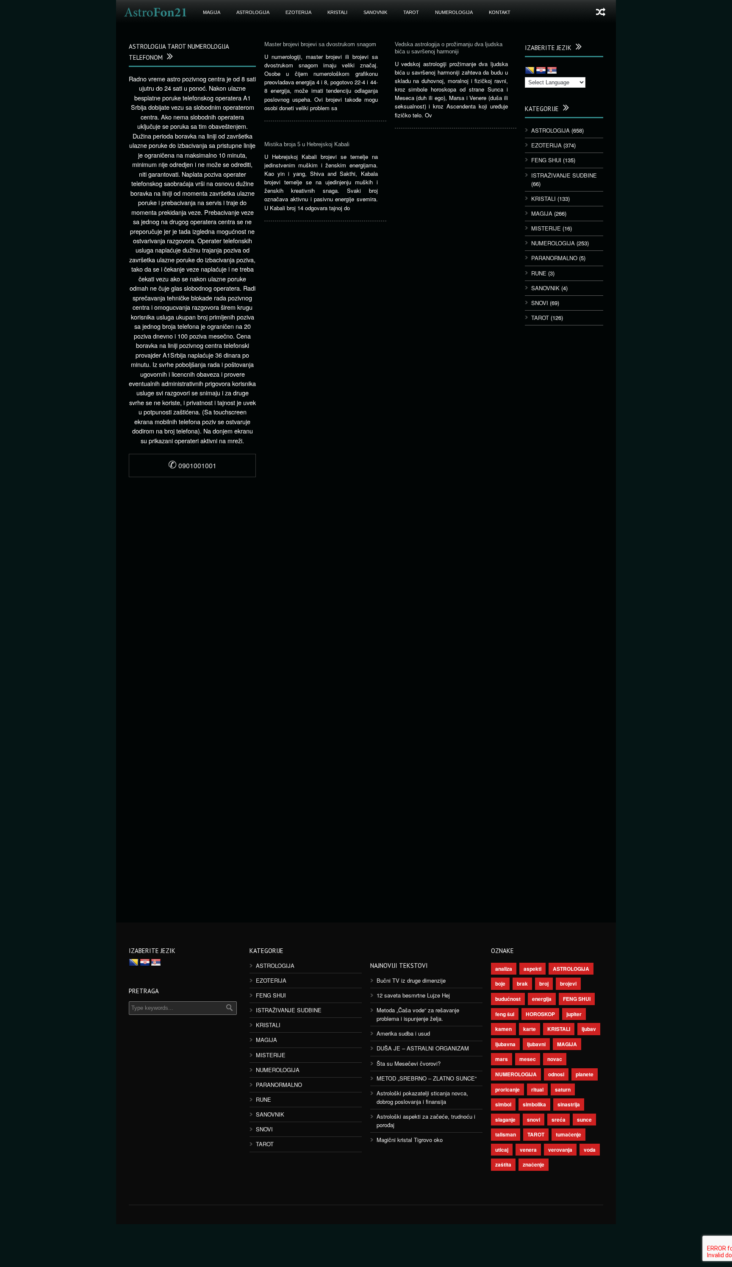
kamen (503, 1029)
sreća (559, 1119)
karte (529, 1029)
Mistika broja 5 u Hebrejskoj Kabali (306, 144)
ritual (537, 1089)
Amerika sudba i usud (403, 1033)
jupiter (574, 1014)
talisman (505, 1134)
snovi (533, 1119)
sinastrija (568, 1104)
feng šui (504, 1014)
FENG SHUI (546, 160)
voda (590, 1149)
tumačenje (568, 1134)
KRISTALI (337, 12)
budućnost (508, 999)
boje (500, 983)
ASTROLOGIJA (252, 12)
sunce (584, 1119)
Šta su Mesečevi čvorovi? (409, 1063)
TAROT (411, 12)
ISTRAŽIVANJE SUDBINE (564, 175)
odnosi (556, 1074)
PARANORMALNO (554, 258)
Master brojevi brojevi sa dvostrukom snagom (320, 44)
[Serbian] (552, 71)
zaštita (503, 1164)
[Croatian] (541, 71)
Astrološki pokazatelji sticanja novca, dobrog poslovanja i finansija (422, 1097)
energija (542, 999)
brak (522, 983)
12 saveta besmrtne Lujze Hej (413, 995)
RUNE (538, 273)
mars (501, 1059)
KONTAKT (499, 12)
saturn (563, 1089)
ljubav (589, 1029)
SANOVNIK (375, 12)
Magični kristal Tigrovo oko (410, 1140)
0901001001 (192, 465)
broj (544, 983)
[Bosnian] (530, 71)
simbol (503, 1104)
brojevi (568, 983)
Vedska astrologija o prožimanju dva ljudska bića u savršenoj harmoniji (448, 48)
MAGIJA (211, 12)
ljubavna (505, 1044)
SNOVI (539, 303)
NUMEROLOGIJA (454, 12)
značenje (533, 1164)
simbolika (534, 1104)
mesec (527, 1059)
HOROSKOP (540, 1014)
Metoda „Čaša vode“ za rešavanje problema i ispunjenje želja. (418, 1014)
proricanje (507, 1089)
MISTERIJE (546, 228)
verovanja (560, 1149)
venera (528, 1149)
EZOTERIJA (298, 12)
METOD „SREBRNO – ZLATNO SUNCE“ (427, 1078)
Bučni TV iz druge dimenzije (411, 980)
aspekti (532, 968)
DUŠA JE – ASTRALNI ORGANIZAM (423, 1048)
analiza (503, 968)
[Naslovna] (155, 12)
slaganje (505, 1119)
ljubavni (536, 1044)
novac (554, 1059)
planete (584, 1074)
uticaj (501, 1149)
